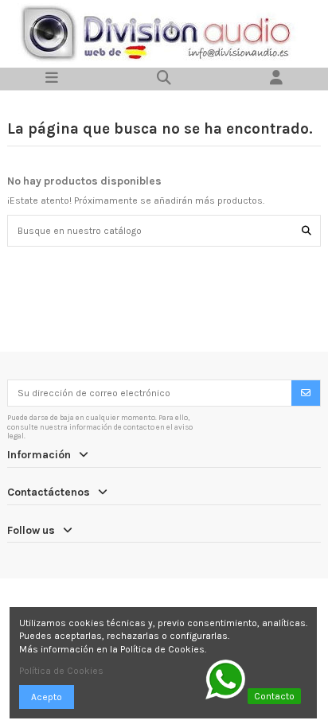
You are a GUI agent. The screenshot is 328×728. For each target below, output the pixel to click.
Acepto (46, 697)
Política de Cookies (61, 670)
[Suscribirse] (305, 393)
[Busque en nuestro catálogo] (306, 230)
